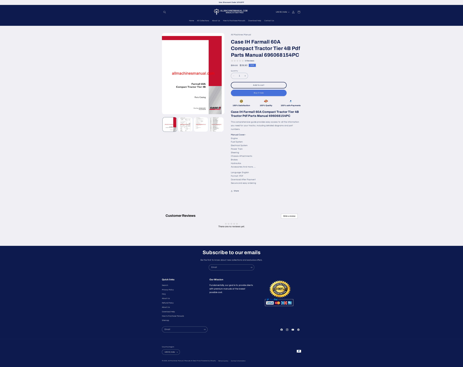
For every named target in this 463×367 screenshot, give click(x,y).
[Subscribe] (251, 267)
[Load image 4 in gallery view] (216, 124)
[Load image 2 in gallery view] (185, 124)
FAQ (164, 294)
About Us (166, 298)
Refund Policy (168, 303)
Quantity (234, 71)
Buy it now (259, 93)
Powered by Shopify (208, 360)
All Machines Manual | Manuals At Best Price (184, 360)
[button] (164, 12)
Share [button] (236, 191)
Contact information (238, 361)
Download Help (168, 312)
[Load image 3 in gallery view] (201, 124)
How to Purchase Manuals (173, 316)
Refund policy (223, 361)
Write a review (289, 216)
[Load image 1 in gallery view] (170, 124)
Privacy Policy (168, 290)
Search (165, 285)
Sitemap (165, 320)
